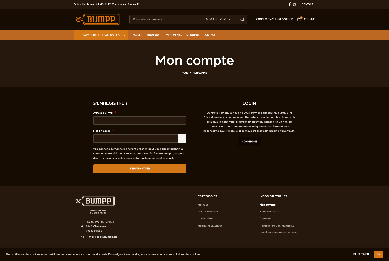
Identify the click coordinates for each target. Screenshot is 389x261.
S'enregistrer (140, 168)
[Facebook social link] (289, 4)
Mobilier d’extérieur (210, 225)
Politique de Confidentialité (277, 225)
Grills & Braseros (208, 211)
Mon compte (268, 204)
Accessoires (205, 218)
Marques (203, 204)
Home (185, 73)
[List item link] (136, 237)
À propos (265, 218)
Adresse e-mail (104, 112)
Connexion (249, 141)
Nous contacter (269, 211)
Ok (378, 254)
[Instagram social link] (295, 4)
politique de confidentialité (158, 158)
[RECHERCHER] (242, 19)
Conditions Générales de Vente (279, 232)
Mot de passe (103, 130)
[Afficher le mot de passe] (182, 138)
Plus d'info (361, 254)
